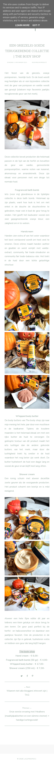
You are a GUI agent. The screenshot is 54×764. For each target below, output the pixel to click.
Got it (36, 25)
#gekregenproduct (39, 62)
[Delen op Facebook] (27, 676)
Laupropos (30, 759)
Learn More (22, 25)
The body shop (27, 651)
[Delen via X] (22, 676)
